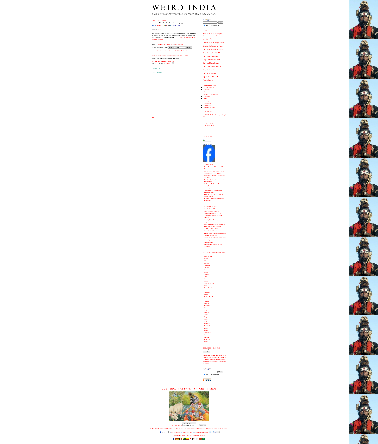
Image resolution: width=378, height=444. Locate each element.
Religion (206, 317)
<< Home (154, 117)
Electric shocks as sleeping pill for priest (215, 238)
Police (206, 308)
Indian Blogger (209, 125)
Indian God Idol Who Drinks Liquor (213, 231)
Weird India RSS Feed (209, 137)
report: (159, 29)
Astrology (206, 101)
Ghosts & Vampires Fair (210, 235)
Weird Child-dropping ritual (211, 211)
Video (205, 335)
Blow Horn (207, 246)
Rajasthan (206, 312)
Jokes (205, 98)
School (206, 319)
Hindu (206, 285)
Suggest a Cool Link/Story (211, 94)
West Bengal (207, 339)
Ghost (205, 276)
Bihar (205, 261)
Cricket (206, 272)
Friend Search (207, 96)
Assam (206, 258)
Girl (165, 44)
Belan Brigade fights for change (212, 188)
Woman (206, 341)
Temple (206, 328)
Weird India (185, 7)
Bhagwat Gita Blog (207, 144)
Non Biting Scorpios (209, 240)
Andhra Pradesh (208, 256)
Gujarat (206, 281)
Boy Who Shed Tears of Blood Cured (214, 171)
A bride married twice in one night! (213, 244)
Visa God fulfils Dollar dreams (212, 209)
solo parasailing (179, 44)
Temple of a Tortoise (209, 222)
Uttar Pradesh (207, 332)
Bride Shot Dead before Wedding (213, 173)
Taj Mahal (207, 323)
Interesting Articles (209, 87)
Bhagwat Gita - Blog (209, 107)
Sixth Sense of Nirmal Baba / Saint (213, 229)
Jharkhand (207, 290)
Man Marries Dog (209, 242)
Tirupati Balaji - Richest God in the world (215, 233)
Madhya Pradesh (208, 297)
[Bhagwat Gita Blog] (209, 161)
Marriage (206, 301)
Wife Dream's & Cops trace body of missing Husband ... (213, 195)
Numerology (207, 103)
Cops (205, 270)
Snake (205, 321)
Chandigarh (207, 265)
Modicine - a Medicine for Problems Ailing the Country (213, 185)
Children (206, 267)
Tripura (206, 330)
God (205, 279)
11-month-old (159, 44)
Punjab (206, 310)
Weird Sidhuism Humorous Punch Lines (214, 224)
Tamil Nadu (207, 326)
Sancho (206, 127)
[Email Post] (172, 63)
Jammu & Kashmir (209, 288)
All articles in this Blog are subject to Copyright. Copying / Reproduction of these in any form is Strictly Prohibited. (197, 429)
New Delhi (207, 306)
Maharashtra (207, 299)
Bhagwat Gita (207, 105)
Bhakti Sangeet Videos (210, 85)
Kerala (168, 44)
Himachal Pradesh (209, 283)
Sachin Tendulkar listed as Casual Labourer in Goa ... (213, 191)
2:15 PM (168, 63)
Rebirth (206, 314)
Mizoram (206, 303)
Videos (206, 92)
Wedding (206, 337)
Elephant (206, 274)
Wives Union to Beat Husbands (212, 226)
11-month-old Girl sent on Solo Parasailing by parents (169, 23)
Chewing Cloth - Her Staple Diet (212, 220)
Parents (172, 44)
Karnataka (207, 292)
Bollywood (207, 89)
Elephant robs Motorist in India (212, 213)
